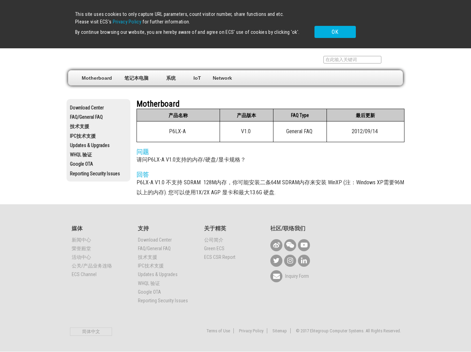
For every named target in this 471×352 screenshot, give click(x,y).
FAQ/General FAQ (86, 117)
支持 (311, 59)
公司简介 (213, 240)
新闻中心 (81, 240)
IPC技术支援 (83, 136)
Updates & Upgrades (90, 145)
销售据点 (283, 59)
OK (335, 32)
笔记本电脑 (136, 78)
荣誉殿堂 (81, 248)
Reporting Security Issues (95, 173)
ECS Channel (84, 274)
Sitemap (279, 330)
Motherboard (97, 78)
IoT (197, 78)
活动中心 (81, 257)
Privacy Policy (127, 22)
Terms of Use (218, 330)
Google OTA (81, 164)
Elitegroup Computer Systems (118, 59)
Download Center (87, 107)
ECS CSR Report (220, 257)
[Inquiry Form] (276, 276)
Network (222, 78)
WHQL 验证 (81, 154)
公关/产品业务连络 (92, 265)
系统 (171, 78)
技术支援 (79, 126)
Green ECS (214, 248)
